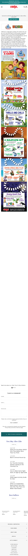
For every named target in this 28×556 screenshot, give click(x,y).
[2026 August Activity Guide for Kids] (5, 477)
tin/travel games (15, 38)
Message (3, 408)
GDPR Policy (14, 549)
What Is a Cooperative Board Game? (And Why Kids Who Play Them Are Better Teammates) (17, 486)
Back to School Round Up (17, 457)
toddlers (3, 35)
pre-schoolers (9, 35)
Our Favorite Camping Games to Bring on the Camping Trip (17, 464)
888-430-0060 (14, 545)
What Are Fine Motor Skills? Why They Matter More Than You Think (18, 451)
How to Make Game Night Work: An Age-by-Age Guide (18, 471)
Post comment (14, 422)
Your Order (14, 528)
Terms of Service (16, 427)
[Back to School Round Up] (5, 458)
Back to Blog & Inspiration (15, 434)
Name (2, 396)
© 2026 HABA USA (14, 544)
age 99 (8, 37)
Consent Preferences (14, 554)
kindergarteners (19, 35)
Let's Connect (13, 540)
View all (14, 444)
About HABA (14, 532)
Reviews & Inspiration (13, 524)
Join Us (14, 536)
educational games (5, 38)
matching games (17, 40)
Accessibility (14, 547)
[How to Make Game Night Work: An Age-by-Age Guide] (5, 471)
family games (17, 37)
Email (2, 402)
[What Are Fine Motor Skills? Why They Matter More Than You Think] (5, 450)
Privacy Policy (8, 427)
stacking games (9, 40)
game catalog (13, 31)
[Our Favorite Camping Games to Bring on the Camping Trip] (5, 463)
